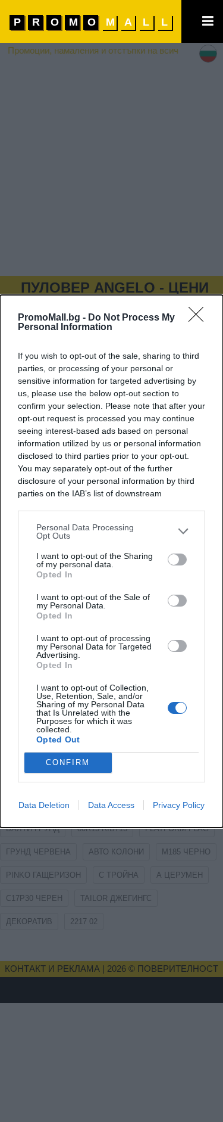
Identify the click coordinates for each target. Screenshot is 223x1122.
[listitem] (111, 531)
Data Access (111, 805)
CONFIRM (68, 762)
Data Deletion (44, 805)
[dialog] (111, 561)
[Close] (200, 318)
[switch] (177, 559)
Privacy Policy (179, 805)
